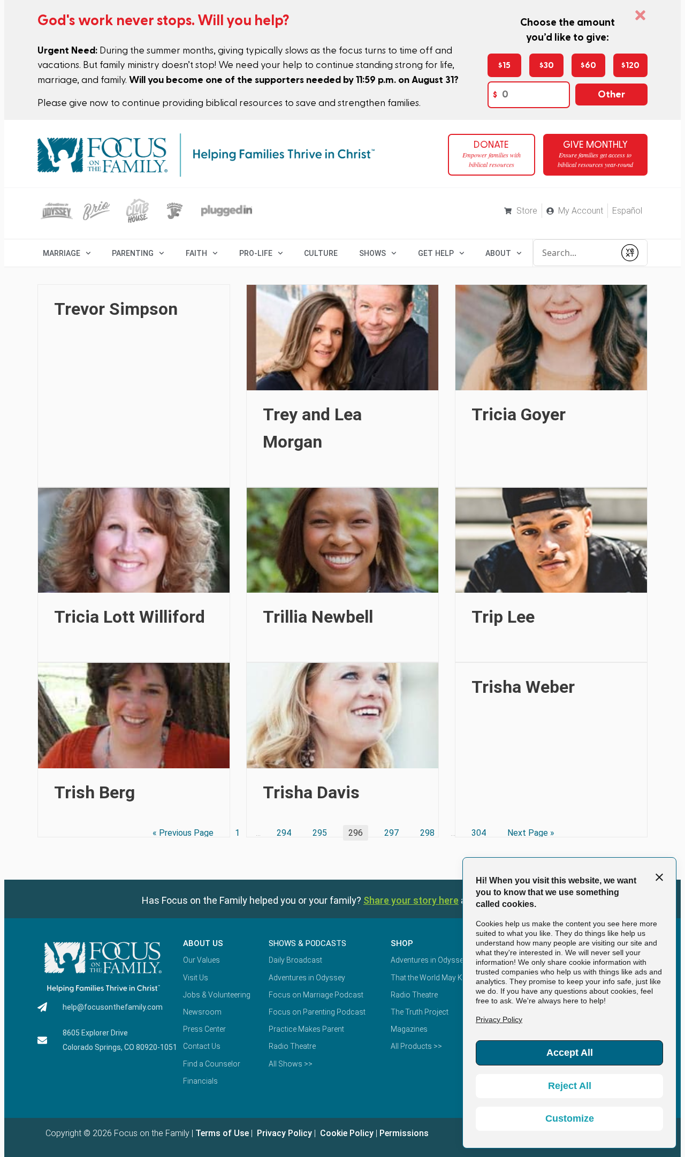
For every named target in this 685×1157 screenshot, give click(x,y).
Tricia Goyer (518, 414)
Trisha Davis (311, 792)
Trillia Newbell (318, 617)
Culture (321, 253)
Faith (196, 253)
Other (611, 94)
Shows (372, 253)
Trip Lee (503, 617)
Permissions (404, 1133)
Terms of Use (222, 1133)
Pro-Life (255, 253)
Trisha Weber (523, 687)
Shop (402, 943)
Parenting (133, 253)
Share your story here (411, 900)
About (498, 253)
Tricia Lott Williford (129, 617)
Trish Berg (94, 792)
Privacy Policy (283, 1133)
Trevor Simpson (116, 309)
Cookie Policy (346, 1133)
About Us (203, 943)
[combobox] (574, 253)
